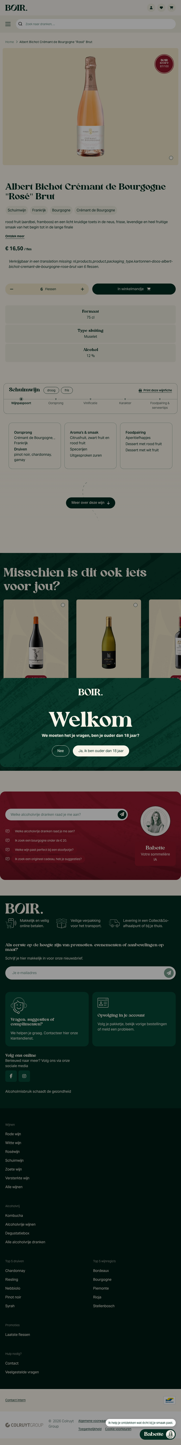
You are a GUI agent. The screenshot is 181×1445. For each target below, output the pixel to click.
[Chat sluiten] (169, 488)
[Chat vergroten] (162, 488)
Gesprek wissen (146, 487)
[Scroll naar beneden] (134, 1407)
